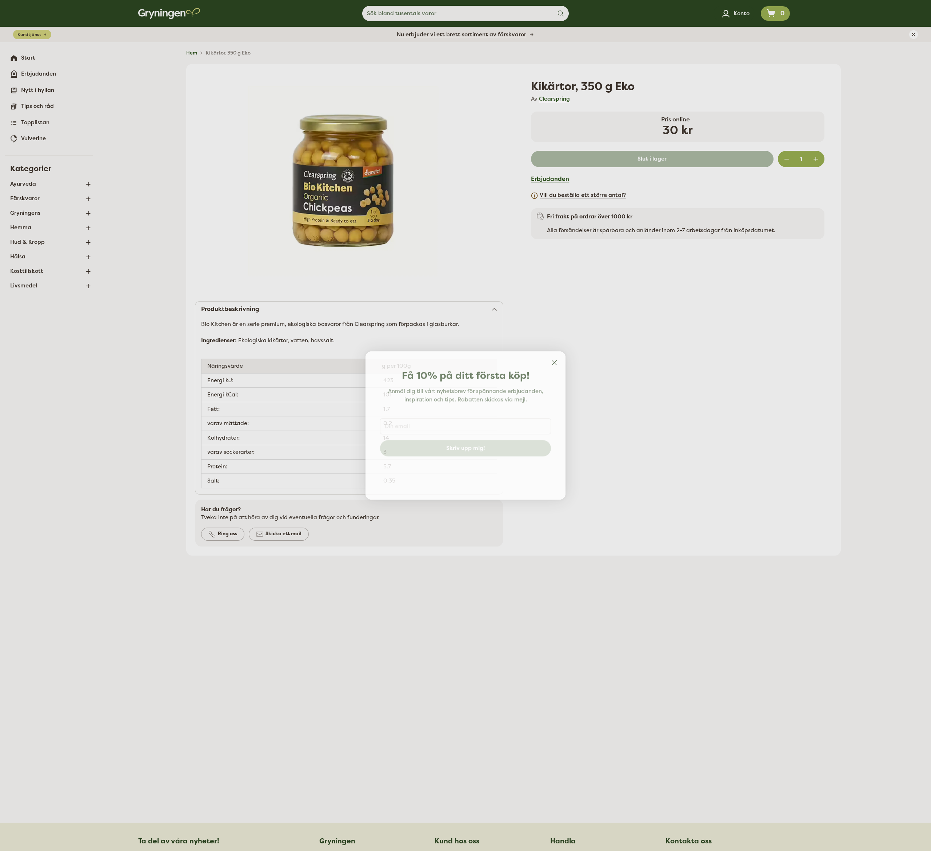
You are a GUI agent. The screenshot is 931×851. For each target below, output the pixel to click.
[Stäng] (554, 363)
